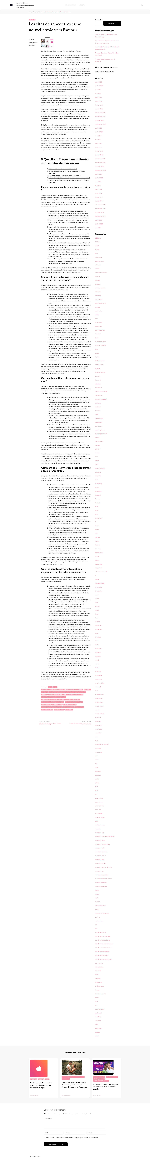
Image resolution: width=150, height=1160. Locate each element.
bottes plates (99, 365)
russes (97, 894)
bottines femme (100, 372)
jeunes (97, 599)
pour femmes (99, 806)
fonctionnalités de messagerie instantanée (53, 699)
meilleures (98, 725)
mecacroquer (99, 695)
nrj (96, 764)
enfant (97, 487)
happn (97, 541)
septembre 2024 (100, 170)
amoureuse (98, 299)
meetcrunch (99, 702)
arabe (97, 315)
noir (96, 756)
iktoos (97, 560)
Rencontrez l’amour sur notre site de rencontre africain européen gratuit (106, 1086)
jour (96, 602)
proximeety (98, 813)
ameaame (98, 296)
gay (96, 533)
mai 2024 (98, 186)
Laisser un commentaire (34, 44)
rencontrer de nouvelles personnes (51, 707)
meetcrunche (99, 706)
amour (55, 687)
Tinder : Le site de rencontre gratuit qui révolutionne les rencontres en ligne (40, 1085)
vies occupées (68, 709)
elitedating (98, 484)
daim (96, 464)
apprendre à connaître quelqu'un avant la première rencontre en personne (62, 689)
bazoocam (98, 326)
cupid (97, 461)
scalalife (31, 39)
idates (97, 556)
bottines (97, 368)
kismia (97, 610)
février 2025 (99, 151)
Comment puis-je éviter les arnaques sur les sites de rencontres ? (69, 178)
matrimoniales (99, 683)
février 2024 (99, 197)
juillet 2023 (99, 224)
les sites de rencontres (73, 699)
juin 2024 (98, 182)
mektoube (98, 729)
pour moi (98, 810)
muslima (98, 748)
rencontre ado (99, 833)
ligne (96, 633)
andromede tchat (100, 303)
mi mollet (98, 733)
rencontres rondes (101, 882)
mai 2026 (98, 93)
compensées (99, 441)
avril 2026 (98, 97)
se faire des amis (100, 906)
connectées (45, 692)
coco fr (97, 437)
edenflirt (98, 476)
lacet (96, 614)
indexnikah (98, 568)
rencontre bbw (100, 840)
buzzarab (98, 380)
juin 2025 (98, 136)
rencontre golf (99, 848)
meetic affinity (99, 714)
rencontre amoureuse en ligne (104, 836)
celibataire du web (101, 391)
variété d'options (59, 709)
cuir (96, 457)
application (98, 311)
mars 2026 (98, 101)
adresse (97, 265)
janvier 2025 (99, 155)
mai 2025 (98, 140)
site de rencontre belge (102, 940)
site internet (99, 963)
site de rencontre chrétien (103, 948)
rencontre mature (100, 856)
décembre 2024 (100, 159)
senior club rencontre (102, 913)
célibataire (98, 388)
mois (96, 741)
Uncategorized (99, 1009)
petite (97, 779)
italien (97, 579)
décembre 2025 (100, 113)
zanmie (97, 1032)
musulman (98, 752)
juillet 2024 (99, 178)
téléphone (98, 982)
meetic (97, 710)
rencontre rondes (100, 863)
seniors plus (99, 921)
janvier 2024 (99, 201)
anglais (97, 307)
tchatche (97, 978)
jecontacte (98, 591)
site (96, 929)
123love (98, 242)
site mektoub (99, 967)
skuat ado (98, 971)
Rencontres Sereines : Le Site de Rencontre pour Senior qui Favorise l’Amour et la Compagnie (74, 1084)
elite (96, 480)
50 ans (97, 250)
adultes (97, 276)
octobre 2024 (99, 166)
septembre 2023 (100, 216)
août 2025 (98, 128)
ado (96, 253)
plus (96, 790)
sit (96, 925)
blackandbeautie (100, 342)
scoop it (97, 902)
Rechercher (98, 20)
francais (97, 526)
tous (96, 1001)
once (96, 767)
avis (96, 319)
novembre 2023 (100, 209)
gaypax (97, 537)
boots (97, 353)
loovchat (98, 637)
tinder (97, 998)
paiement (98, 771)
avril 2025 (98, 143)
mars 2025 (98, 147)
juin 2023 (98, 228)
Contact (82, 5)
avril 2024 (98, 189)
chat (96, 414)
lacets (97, 618)
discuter (44, 694)
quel (96, 821)
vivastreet (98, 1017)
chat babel (98, 422)
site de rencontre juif (101, 955)
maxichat (98, 687)
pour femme (99, 802)
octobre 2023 (99, 212)
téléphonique (99, 986)
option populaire (69, 702)
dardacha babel (100, 468)
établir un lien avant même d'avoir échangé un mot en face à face (65, 694)
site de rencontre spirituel (103, 959)
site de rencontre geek (102, 952)
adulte (97, 269)
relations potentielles (69, 704)
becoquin (98, 334)
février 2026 (99, 105)
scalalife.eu (22, 3)
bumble (97, 376)
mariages (98, 656)
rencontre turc (99, 871)
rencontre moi (99, 859)
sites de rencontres (47, 709)
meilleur (98, 721)
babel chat (98, 322)
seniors (97, 917)
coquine (97, 449)
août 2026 (98, 82)
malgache (98, 648)
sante (97, 898)
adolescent (98, 257)
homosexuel (99, 553)
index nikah (98, 564)
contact (97, 445)
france (97, 530)
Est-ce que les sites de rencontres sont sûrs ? (63, 169)
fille (96, 507)
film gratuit (98, 518)
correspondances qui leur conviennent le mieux (72, 692)
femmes (97, 503)
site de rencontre (100, 932)
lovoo (97, 641)
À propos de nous (70, 5)
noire (96, 760)
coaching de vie (100, 430)
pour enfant (99, 798)
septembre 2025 (100, 124)
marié (97, 660)
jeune (97, 595)
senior (97, 909)
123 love (98, 238)
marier (97, 664)
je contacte (98, 587)
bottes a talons (100, 361)
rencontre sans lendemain (103, 867)
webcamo (98, 1028)
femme (97, 499)
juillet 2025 (99, 132)
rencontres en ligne (68, 707)
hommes (98, 549)
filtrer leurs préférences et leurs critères (53, 697)
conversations (53, 692)
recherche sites (100, 825)
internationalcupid (101, 572)
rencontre (32, 19)
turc (96, 1005)
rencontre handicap (101, 852)
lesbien (97, 622)
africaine (97, 284)
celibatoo (98, 403)
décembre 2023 (100, 205)
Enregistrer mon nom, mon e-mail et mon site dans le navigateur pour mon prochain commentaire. (72, 1137)
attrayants (87, 689)
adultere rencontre (101, 273)
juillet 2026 (99, 86)
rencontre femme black (102, 844)
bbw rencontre (100, 330)
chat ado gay (99, 418)
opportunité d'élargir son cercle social (53, 702)
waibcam (98, 1021)
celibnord (98, 407)
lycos (96, 645)
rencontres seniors (101, 886)
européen (98, 491)
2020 (97, 246)
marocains (98, 679)
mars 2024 (98, 193)
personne (98, 775)
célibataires (98, 395)
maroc (97, 668)
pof (96, 794)
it (95, 576)
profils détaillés (46, 704)
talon (96, 975)
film (96, 514)
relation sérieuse (57, 704)
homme (97, 545)
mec (96, 691)
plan (96, 787)
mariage (97, 652)
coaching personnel (101, 434)
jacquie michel (99, 583)
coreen (97, 453)
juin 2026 (98, 90)
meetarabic (98, 698)
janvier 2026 (99, 109)
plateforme (79, 702)
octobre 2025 (99, 120)
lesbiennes (98, 629)
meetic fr (98, 718)
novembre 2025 (100, 117)
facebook (98, 495)
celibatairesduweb (101, 399)
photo (97, 783)
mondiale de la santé (102, 744)
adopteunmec (99, 261)
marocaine (98, 675)
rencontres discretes (101, 875)
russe (97, 890)
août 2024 (98, 174)
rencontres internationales (103, 879)
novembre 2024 (100, 163)
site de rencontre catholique (104, 944)
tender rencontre (100, 994)
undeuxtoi (98, 1013)
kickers (97, 606)
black (97, 338)
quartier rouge (100, 817)
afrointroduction (100, 288)
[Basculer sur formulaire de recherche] (141, 5)
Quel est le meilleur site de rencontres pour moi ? (64, 176)
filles (96, 510)
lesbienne (98, 625)
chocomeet (98, 426)
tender (97, 990)
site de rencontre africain (103, 936)
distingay (98, 472)
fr (95, 522)
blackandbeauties (100, 345)
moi (96, 737)
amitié (50, 687)
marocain (98, 671)
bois (96, 349)
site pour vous (79, 707)
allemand (98, 292)
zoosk (97, 1036)
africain (97, 280)
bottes (97, 357)
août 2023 (98, 220)
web (96, 1024)
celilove (97, 411)
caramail (98, 384)
